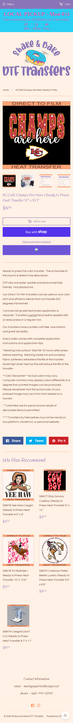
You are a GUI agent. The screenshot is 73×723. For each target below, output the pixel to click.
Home (6, 90)
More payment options (36, 241)
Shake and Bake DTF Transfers (27, 716)
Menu (10, 4)
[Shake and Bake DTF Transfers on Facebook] (33, 706)
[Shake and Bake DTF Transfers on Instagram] (38, 706)
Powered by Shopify (56, 716)
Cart (67, 4)
